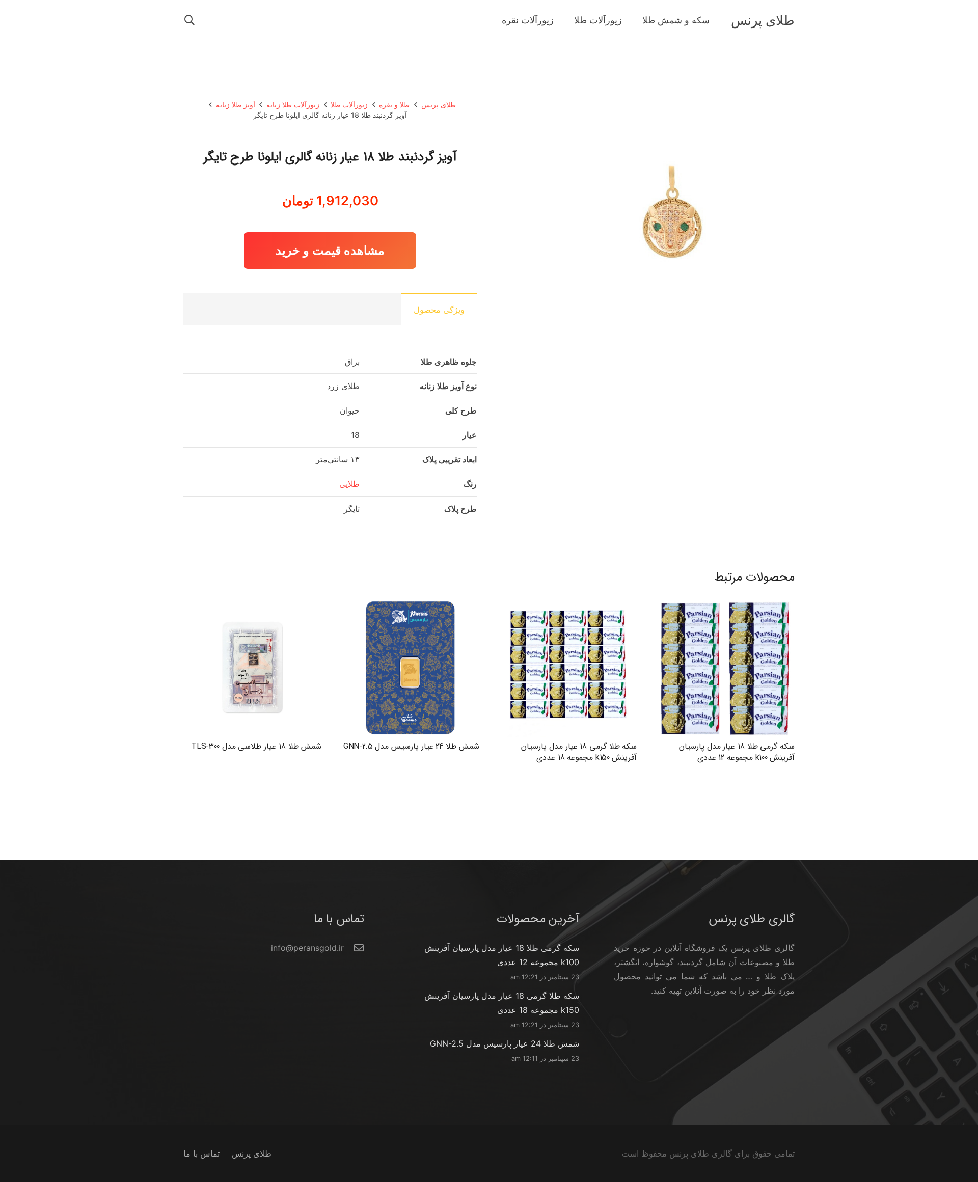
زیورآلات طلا (349, 104)
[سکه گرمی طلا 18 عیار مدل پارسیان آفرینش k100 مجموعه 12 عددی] (726, 606)
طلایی (349, 484)
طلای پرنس (438, 104)
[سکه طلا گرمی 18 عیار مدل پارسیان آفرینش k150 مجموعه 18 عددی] (568, 606)
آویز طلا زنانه (235, 104)
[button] (189, 20)
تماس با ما (201, 1153)
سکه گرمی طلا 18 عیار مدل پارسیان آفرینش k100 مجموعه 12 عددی (737, 752)
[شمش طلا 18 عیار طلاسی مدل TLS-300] (252, 606)
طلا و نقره (394, 104)
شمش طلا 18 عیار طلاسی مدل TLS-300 (256, 746)
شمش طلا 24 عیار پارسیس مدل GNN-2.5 (411, 746)
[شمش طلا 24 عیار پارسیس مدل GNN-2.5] (410, 606)
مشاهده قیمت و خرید (330, 250)
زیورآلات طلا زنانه (292, 104)
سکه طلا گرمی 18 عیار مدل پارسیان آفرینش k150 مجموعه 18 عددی (579, 752)
